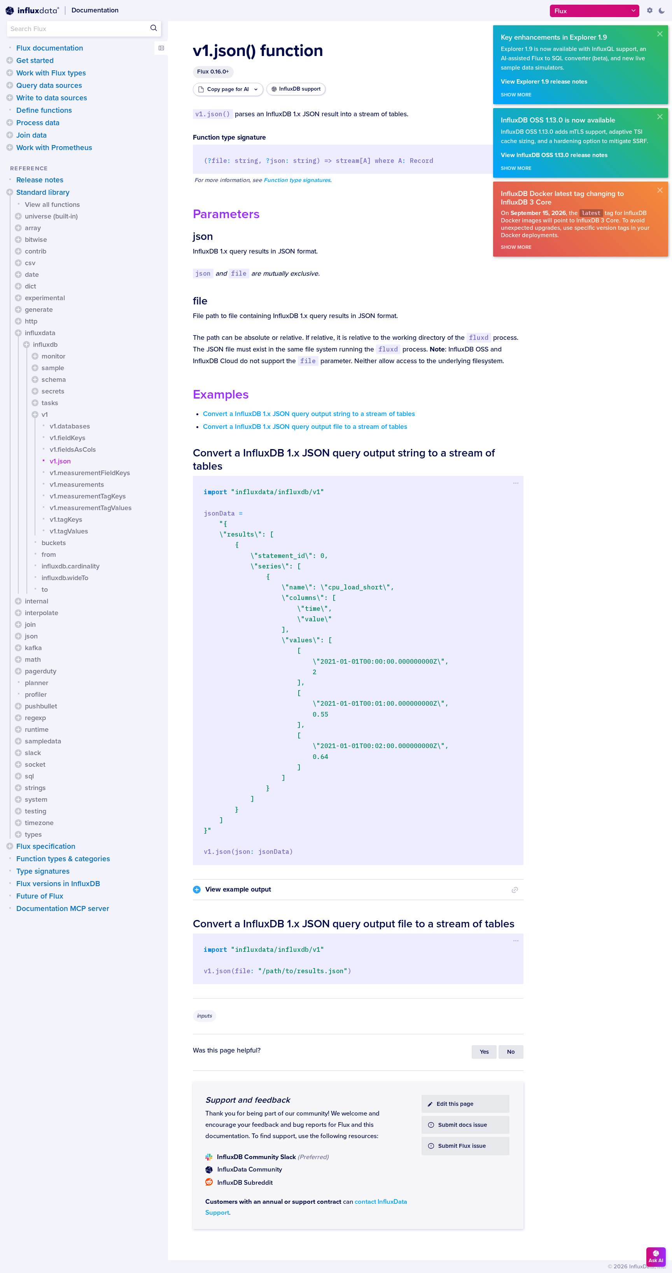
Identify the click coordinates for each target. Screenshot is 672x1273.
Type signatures (43, 871)
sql (29, 776)
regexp (35, 717)
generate (39, 309)
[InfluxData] (32, 11)
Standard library (43, 192)
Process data (38, 123)
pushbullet (41, 706)
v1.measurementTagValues (91, 508)
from (49, 554)
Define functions (44, 110)
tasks (50, 403)
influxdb (45, 344)
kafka (33, 647)
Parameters (226, 214)
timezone (39, 822)
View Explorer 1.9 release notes (544, 82)
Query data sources (49, 85)
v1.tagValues (69, 531)
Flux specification (45, 846)
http (31, 321)
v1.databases (70, 426)
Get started (35, 60)
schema (54, 379)
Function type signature (229, 137)
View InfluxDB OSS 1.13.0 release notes (554, 155)
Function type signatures (297, 180)
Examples (221, 394)
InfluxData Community (249, 1169)
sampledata (43, 741)
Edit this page (455, 1104)
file (200, 301)
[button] (9, 60)
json (31, 636)
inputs (204, 1015)
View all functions (52, 204)
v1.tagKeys (66, 519)
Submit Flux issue (462, 1146)
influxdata (40, 333)
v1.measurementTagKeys (88, 496)
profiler (36, 694)
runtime (37, 729)
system (36, 799)
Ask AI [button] (656, 1260)
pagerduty (40, 671)
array (33, 228)
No (511, 1052)
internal (36, 601)
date (32, 274)
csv (30, 263)
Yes (484, 1052)
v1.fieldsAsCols (73, 449)
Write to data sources (51, 98)
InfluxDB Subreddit (245, 1183)
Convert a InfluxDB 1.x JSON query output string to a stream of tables (309, 414)
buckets (54, 543)
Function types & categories (63, 859)
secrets (53, 391)
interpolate (41, 613)
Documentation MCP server (62, 908)
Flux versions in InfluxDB (58, 883)
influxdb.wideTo (65, 578)
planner (36, 682)
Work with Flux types (51, 73)
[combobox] (84, 29)
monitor (53, 356)
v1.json (60, 461)
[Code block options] (515, 483)
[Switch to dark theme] (661, 10)
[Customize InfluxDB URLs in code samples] (650, 10)
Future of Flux (39, 896)
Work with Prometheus (54, 147)
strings (35, 787)
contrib (35, 251)
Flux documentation (49, 48)
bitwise (36, 239)
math (33, 659)
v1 (45, 414)
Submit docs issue (462, 1125)
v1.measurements (77, 484)
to (45, 589)
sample (53, 368)
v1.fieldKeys (68, 438)
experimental (45, 298)
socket (35, 764)
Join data (31, 135)
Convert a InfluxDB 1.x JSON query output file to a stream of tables (305, 427)
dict (30, 286)
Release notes (39, 180)
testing (35, 811)
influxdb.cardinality (71, 566)
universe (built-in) (51, 216)
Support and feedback (247, 1100)
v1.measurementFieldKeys (90, 473)
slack (33, 752)
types (33, 834)
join (30, 624)
